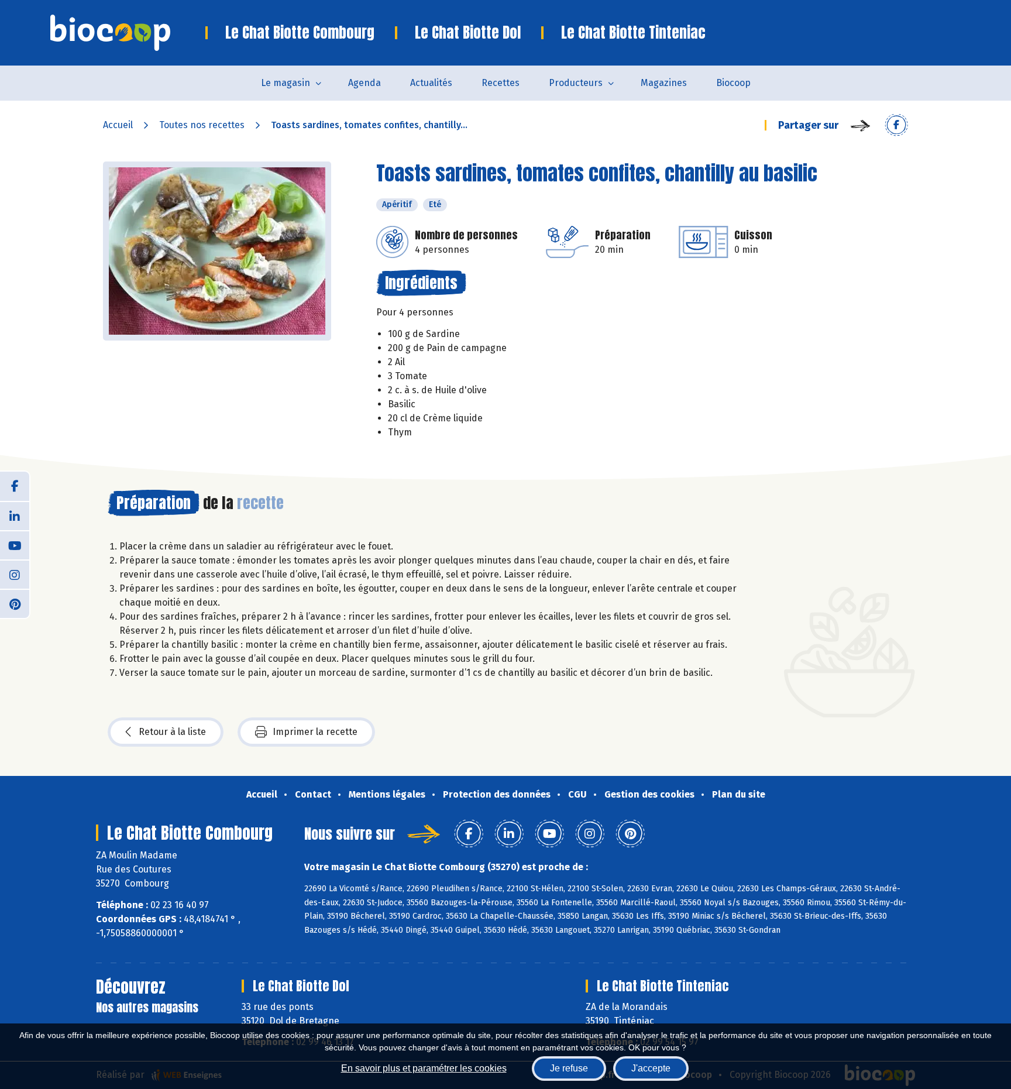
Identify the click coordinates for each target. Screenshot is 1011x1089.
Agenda (364, 82)
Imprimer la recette (315, 731)
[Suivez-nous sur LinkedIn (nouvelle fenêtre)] (14, 515)
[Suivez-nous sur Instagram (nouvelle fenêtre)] (14, 574)
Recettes (501, 82)
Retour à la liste (172, 731)
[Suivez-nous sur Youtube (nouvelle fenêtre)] (14, 544)
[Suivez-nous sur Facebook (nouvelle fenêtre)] (14, 486)
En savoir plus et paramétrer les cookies (424, 1068)
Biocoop (733, 82)
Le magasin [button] (285, 82)
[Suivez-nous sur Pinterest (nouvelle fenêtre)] (14, 603)
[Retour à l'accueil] (127, 33)
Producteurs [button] (576, 82)
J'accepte (650, 1068)
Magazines (664, 82)
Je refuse (569, 1068)
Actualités (431, 82)
